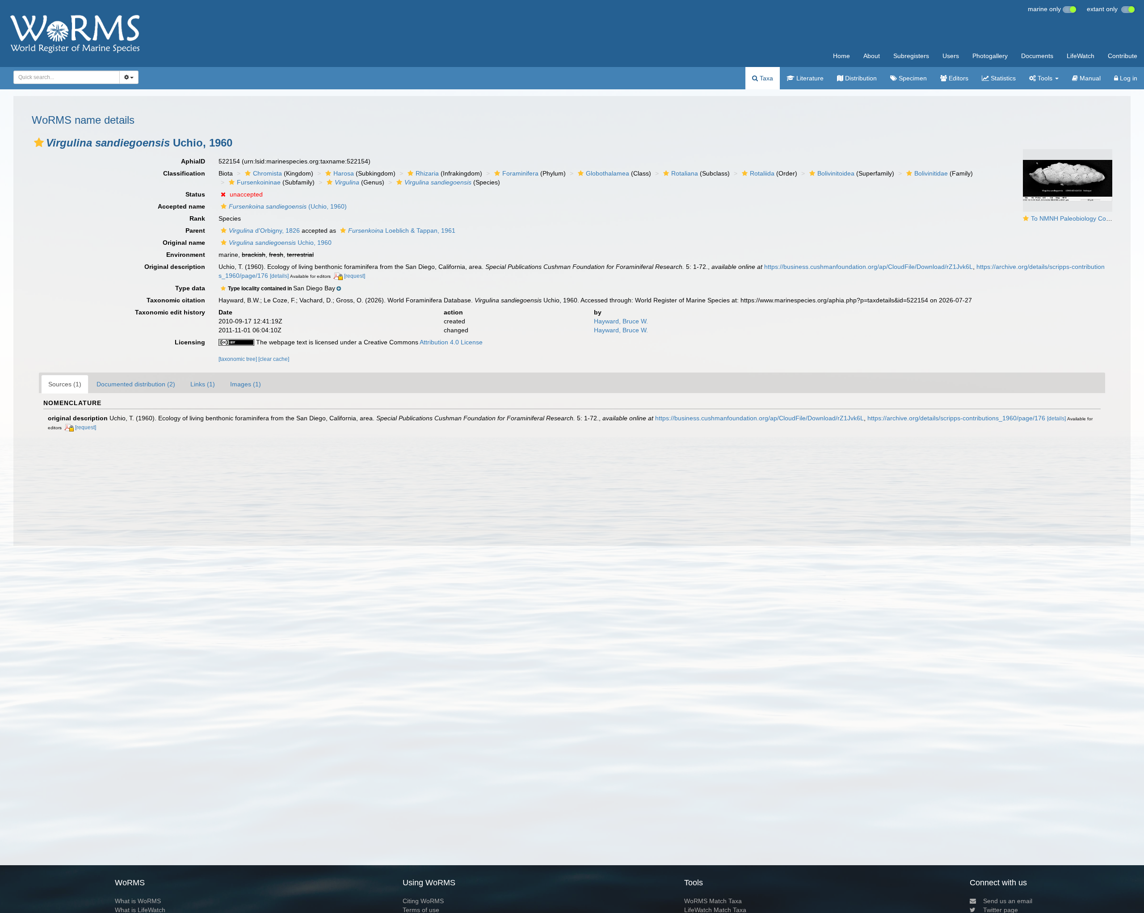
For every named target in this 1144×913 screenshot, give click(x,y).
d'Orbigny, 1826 (264, 230)
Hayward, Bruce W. (621, 321)
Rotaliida (762, 173)
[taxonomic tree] (238, 359)
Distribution (860, 78)
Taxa (765, 78)
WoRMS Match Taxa (713, 901)
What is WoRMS (138, 901)
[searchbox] (64, 77)
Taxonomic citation (176, 300)
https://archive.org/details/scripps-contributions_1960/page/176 (956, 418)
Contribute (1122, 55)
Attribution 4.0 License (451, 342)
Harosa (343, 173)
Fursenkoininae (259, 182)
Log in (1127, 78)
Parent (195, 230)
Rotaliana (684, 173)
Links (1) (202, 384)
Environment (185, 254)
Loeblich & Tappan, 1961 (401, 230)
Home (841, 55)
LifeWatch (1080, 55)
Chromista (267, 173)
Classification (184, 173)
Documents (1037, 55)
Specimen (912, 78)
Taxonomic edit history (170, 312)
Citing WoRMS (423, 901)
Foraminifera (520, 173)
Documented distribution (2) (136, 384)
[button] (39, 142)
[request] (354, 276)
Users (950, 55)
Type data (190, 288)
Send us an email (1007, 901)
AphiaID (193, 161)
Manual (1089, 78)
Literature (809, 78)
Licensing (190, 342)
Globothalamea (607, 173)
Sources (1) (64, 384)
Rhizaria (427, 173)
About (871, 55)
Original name (184, 242)
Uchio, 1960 (280, 242)
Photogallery (990, 55)
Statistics (1002, 78)
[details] (279, 276)
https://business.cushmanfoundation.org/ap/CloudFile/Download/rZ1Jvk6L (868, 266)
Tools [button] (1045, 78)
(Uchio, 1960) (288, 206)
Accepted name (181, 206)
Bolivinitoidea (835, 173)
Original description (174, 266)
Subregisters (911, 55)
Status (195, 194)
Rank (197, 218)
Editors (957, 78)
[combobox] (66, 77)
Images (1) (245, 384)
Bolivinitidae (931, 173)
